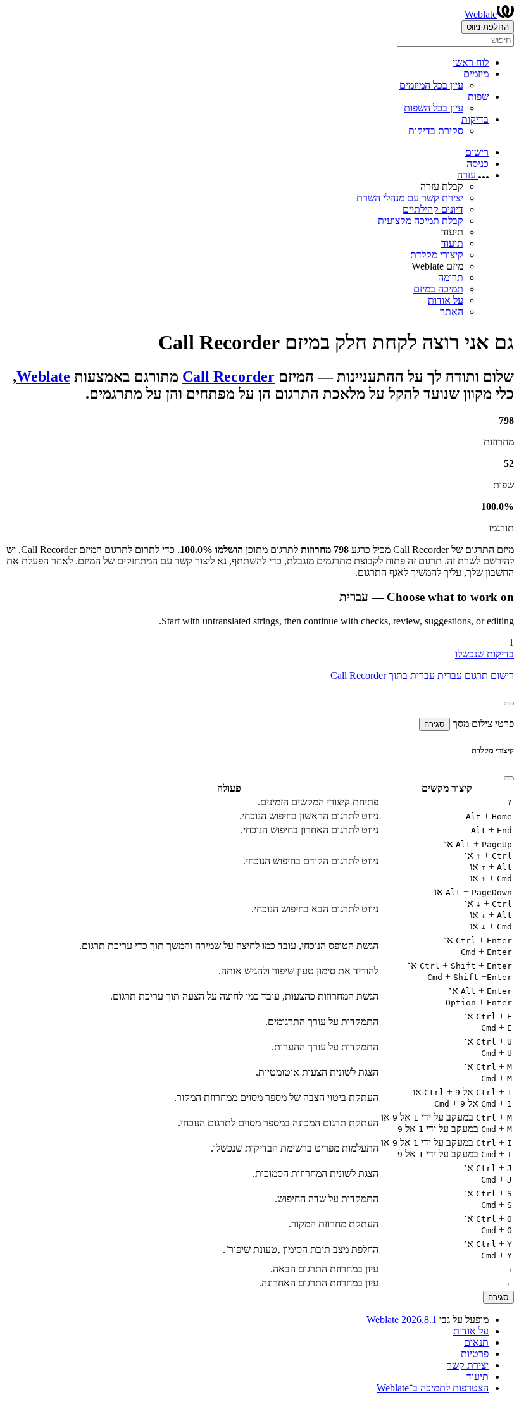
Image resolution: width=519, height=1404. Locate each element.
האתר (451, 311)
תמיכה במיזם (438, 288)
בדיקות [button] (475, 119)
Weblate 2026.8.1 (401, 1319)
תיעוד (452, 243)
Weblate (481, 14)
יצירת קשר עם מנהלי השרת (409, 197)
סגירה (434, 724)
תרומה (450, 277)
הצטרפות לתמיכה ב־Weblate (433, 1387)
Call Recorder (228, 376)
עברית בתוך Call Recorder (382, 675)
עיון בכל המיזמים (431, 85)
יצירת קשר (468, 1365)
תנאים (476, 1342)
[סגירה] (509, 703)
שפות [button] (478, 96)
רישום (477, 152)
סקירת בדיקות (435, 130)
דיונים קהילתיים (433, 209)
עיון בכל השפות (433, 108)
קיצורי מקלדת (436, 254)
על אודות (445, 300)
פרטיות (475, 1353)
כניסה (477, 163)
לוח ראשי (471, 62)
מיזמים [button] (476, 73)
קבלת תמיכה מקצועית (420, 220)
